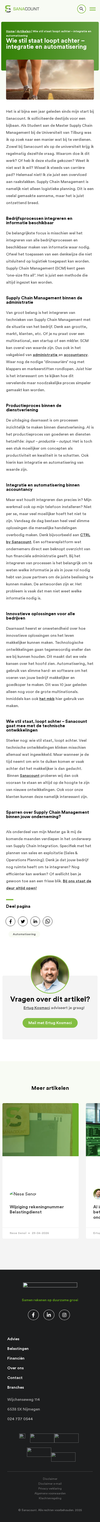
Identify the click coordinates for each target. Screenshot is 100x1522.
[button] (93, 9)
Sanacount (30, 776)
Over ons (15, 1368)
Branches (15, 1387)
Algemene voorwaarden (50, 1493)
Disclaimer (50, 1478)
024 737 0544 (20, 1419)
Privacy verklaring (50, 1488)
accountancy (76, 355)
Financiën (16, 1358)
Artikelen (24, 31)
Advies (13, 1339)
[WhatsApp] (47, 921)
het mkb (47, 699)
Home (10, 31)
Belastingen (18, 1349)
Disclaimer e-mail (50, 1483)
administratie (45, 355)
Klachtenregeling (50, 1498)
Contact (15, 1378)
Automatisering (24, 934)
